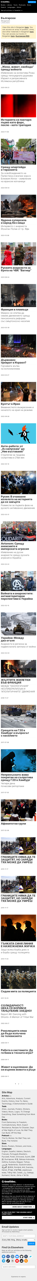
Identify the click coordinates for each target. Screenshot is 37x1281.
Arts (3, 1098)
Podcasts (22, 5)
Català (19, 1173)
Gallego (30, 1173)
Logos (17, 1112)
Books (3, 5)
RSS (10, 1096)
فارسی (4, 1165)
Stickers (26, 1109)
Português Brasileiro (18, 1154)
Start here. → (28, 1217)
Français (5, 1154)
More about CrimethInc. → (23, 1207)
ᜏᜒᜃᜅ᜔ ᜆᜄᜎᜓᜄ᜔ (22, 1175)
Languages (11, 7)
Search (3, 7)
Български (9, 1159)
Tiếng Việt (11, 1173)
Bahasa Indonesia (26, 1159)
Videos (5, 1112)
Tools (15, 5)
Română (17, 1167)
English (5, 1151)
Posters (19, 1109)
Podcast (5, 1135)
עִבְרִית (10, 1170)
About (19, 7)
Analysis (19, 1098)
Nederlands (13, 1165)
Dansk (4, 1170)
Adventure (10, 1098)
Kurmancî (6, 1175)
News (25, 1101)
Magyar (20, 1162)
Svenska (29, 1167)
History (11, 1101)
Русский (5, 1157)
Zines (4, 1109)
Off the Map (16, 1133)
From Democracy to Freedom (14, 1122)
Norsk (13, 1175)
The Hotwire (12, 1141)
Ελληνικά (20, 1157)
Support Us (31, 2)
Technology (7, 1104)
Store (29, 5)
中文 (16, 1159)
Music (11, 1112)
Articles (5, 1096)
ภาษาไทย (17, 1170)
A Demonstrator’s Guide (23, 1104)
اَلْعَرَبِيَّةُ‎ (4, 1167)
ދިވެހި (24, 1173)
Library (9, 5)
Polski (12, 1157)
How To (18, 1101)
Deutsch (27, 1151)
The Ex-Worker (8, 1138)
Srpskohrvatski (25, 1165)
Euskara (12, 1162)
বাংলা (23, 1167)
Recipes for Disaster (20, 1127)
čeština (5, 1162)
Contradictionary (9, 1125)
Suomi (27, 1157)
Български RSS (22, 36)
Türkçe (27, 1162)
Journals (11, 1109)
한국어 (10, 1167)
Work (19, 1125)
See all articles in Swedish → (11, 10)
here (27, 27)
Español (12, 1151)
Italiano (20, 1151)
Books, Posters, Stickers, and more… (17, 1146)
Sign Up (31, 1243)
